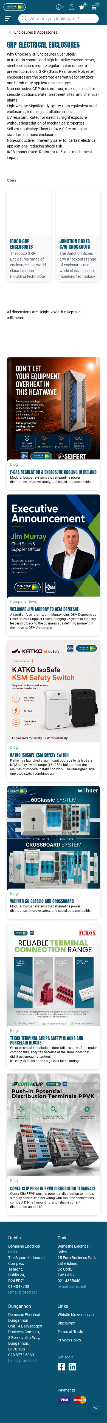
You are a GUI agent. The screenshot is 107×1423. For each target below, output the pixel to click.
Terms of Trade (70, 1331)
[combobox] (58, 18)
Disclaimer (66, 1323)
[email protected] (22, 1292)
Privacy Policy (69, 1340)
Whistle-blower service (76, 1314)
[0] (94, 7)
